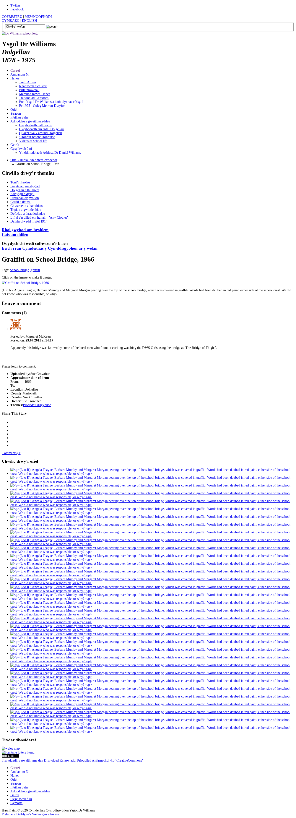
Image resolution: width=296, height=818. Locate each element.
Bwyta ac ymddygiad (25, 186)
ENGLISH (29, 20)
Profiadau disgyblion (24, 198)
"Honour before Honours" (37, 137)
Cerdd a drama (20, 202)
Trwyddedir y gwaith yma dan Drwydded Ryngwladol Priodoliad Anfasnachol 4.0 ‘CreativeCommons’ (72, 760)
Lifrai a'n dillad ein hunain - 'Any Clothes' (39, 217)
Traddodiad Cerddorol (34, 98)
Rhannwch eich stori (33, 86)
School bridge (19, 270)
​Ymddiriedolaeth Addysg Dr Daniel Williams (50, 152)
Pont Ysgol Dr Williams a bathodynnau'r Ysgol (51, 102)
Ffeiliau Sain (19, 117)
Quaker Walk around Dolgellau (40, 133)
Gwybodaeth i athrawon (35, 125)
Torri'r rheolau (20, 182)
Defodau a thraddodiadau (27, 213)
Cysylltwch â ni (21, 148)
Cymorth (16, 803)
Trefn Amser (27, 82)
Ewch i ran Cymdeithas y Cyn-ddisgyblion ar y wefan (50, 248)
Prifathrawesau (29, 90)
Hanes (14, 78)
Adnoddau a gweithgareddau (30, 121)
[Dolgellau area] (11, 748)
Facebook (17, 9)
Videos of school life (33, 141)
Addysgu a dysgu (22, 194)
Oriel (13, 109)
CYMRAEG (11, 20)
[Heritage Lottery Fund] (18, 752)
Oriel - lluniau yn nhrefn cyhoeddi (33, 160)
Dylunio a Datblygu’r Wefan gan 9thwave (30, 814)
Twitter (15, 5)
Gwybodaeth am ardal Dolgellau (41, 129)
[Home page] (20, 33)
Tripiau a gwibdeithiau (25, 209)
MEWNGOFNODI (38, 16)
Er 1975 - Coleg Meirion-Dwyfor (42, 105)
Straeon (15, 113)
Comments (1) (11, 453)
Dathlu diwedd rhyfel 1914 (28, 221)
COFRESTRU (12, 16)
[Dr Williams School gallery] (152, 473)
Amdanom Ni (19, 74)
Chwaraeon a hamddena (27, 206)
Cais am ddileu (25, 232)
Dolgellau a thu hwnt (24, 190)
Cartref (15, 70)
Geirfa (14, 145)
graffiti (35, 270)
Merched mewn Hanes (34, 94)
